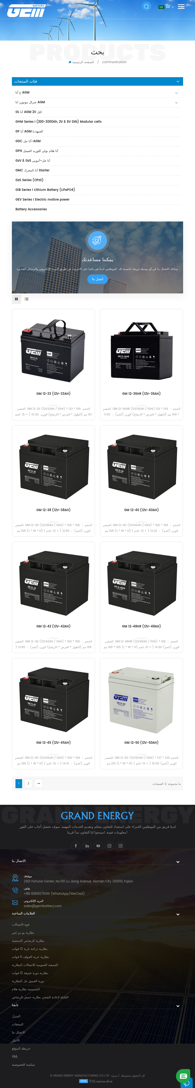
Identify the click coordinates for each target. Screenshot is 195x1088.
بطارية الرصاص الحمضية (28, 940)
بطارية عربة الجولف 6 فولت (30, 957)
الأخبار (16, 1040)
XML (15, 1056)
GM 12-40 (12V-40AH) (141, 510)
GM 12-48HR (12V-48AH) (141, 626)
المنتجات (17, 1024)
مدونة (114, 1076)
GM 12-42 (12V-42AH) (53, 626)
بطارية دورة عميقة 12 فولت (30, 973)
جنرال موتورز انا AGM (30, 102)
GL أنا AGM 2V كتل (28, 112)
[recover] (183, 1076)
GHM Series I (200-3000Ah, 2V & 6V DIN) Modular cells (58, 121)
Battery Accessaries (31, 209)
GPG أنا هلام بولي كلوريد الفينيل (36, 151)
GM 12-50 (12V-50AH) (141, 742)
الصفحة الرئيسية (83, 62)
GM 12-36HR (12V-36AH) (141, 393)
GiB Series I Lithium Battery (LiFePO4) (45, 190)
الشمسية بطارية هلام (26, 989)
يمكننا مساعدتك (97, 260)
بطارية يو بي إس (23, 932)
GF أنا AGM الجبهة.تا (29, 131)
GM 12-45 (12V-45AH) (53, 742)
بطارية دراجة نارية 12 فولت (30, 949)
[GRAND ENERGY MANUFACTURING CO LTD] (33, 11)
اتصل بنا (97, 279)
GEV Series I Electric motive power (42, 199)
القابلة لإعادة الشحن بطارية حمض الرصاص (40, 997)
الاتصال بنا (18, 1032)
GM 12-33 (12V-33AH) (53, 393)
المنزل (16, 1016)
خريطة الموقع (21, 1048)
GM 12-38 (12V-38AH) (53, 510)
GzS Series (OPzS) (29, 180)
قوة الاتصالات (20, 924)
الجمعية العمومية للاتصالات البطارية (35, 965)
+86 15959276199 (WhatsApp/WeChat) (54, 893)
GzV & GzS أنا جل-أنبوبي (32, 160)
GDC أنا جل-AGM (28, 141)
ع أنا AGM (22, 92)
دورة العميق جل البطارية (28, 981)
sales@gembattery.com (43, 906)
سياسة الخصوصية (23, 1064)
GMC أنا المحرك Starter (32, 170)
